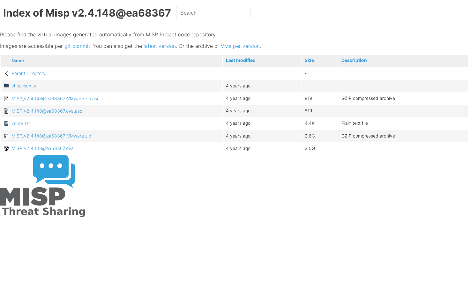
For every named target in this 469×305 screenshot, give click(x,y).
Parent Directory (28, 73)
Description (354, 60)
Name (17, 60)
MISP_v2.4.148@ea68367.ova (42, 148)
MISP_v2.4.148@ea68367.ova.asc (46, 111)
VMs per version (240, 46)
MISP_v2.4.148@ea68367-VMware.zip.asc (55, 98)
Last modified (241, 60)
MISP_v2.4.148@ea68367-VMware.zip (51, 135)
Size (309, 60)
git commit (77, 46)
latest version (160, 46)
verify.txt (20, 123)
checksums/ (23, 85)
